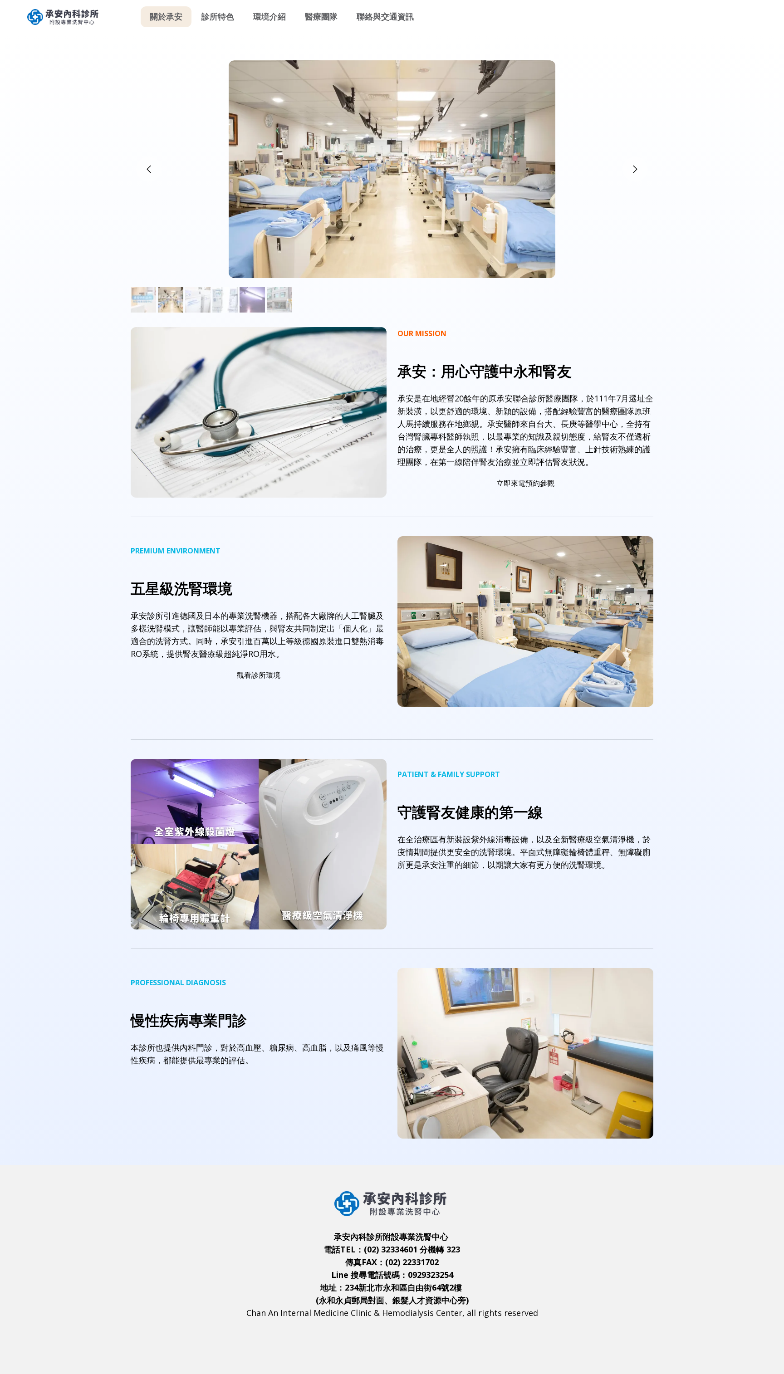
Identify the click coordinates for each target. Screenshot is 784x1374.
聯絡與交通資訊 (385, 17)
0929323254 (430, 1274)
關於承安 (166, 17)
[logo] (64, 17)
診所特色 (217, 17)
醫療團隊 (321, 17)
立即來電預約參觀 (525, 483)
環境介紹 (269, 17)
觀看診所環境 (258, 675)
